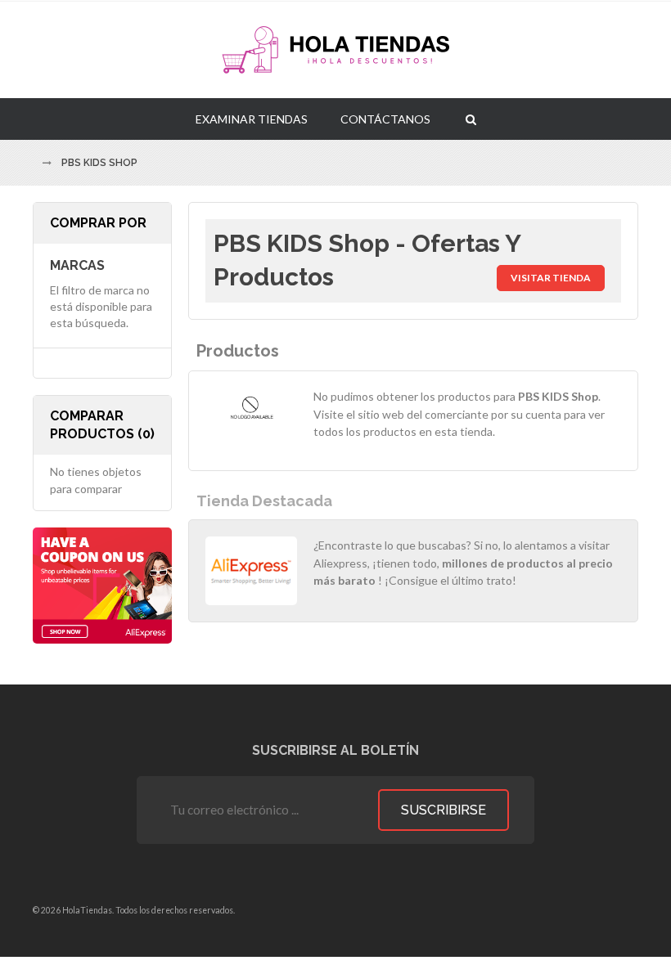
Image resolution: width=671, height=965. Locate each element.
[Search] (471, 118)
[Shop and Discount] (335, 50)
